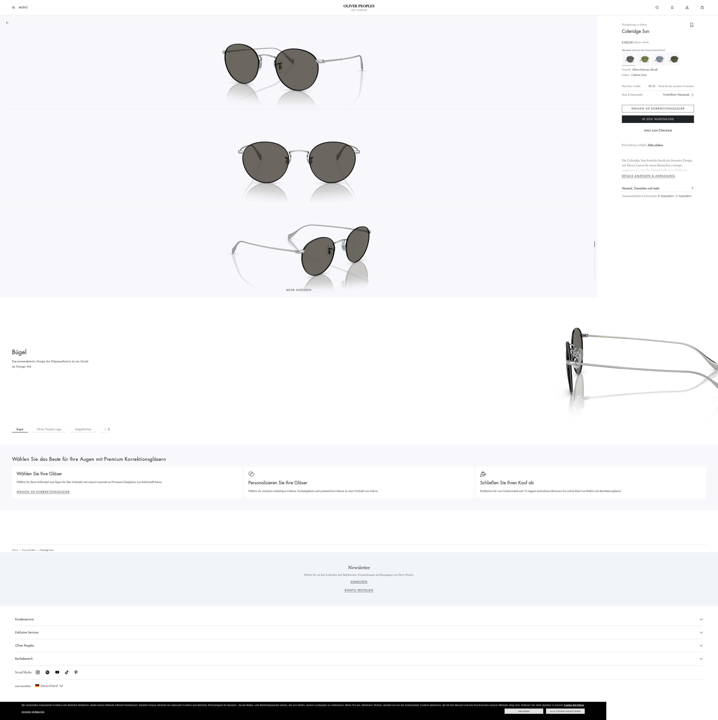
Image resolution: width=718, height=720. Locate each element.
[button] (20, 7)
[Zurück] (7, 22)
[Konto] (687, 7)
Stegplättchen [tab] (83, 429)
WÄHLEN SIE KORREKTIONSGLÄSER (43, 492)
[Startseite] (359, 7)
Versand (626, 50)
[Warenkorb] (702, 7)
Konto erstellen (359, 590)
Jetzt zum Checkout (658, 130)
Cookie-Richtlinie (574, 705)
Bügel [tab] (20, 429)
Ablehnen (524, 711)
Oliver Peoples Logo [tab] (49, 429)
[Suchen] (657, 7)
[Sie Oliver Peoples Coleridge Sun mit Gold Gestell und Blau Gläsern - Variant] (658, 59)
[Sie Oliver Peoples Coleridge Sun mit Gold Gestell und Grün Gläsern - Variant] (643, 59)
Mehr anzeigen (298, 290)
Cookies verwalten (33, 712)
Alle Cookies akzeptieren (565, 711)
